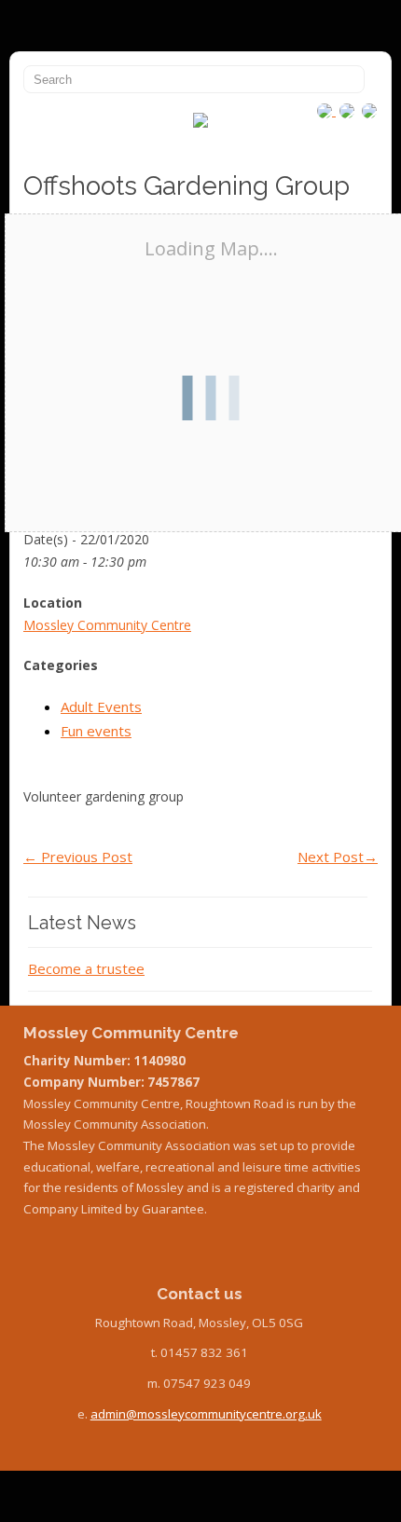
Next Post (337, 856)
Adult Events (101, 706)
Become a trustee (86, 968)
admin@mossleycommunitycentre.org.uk (206, 1413)
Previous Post (77, 856)
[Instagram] (326, 110)
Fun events (96, 730)
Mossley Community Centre (107, 625)
